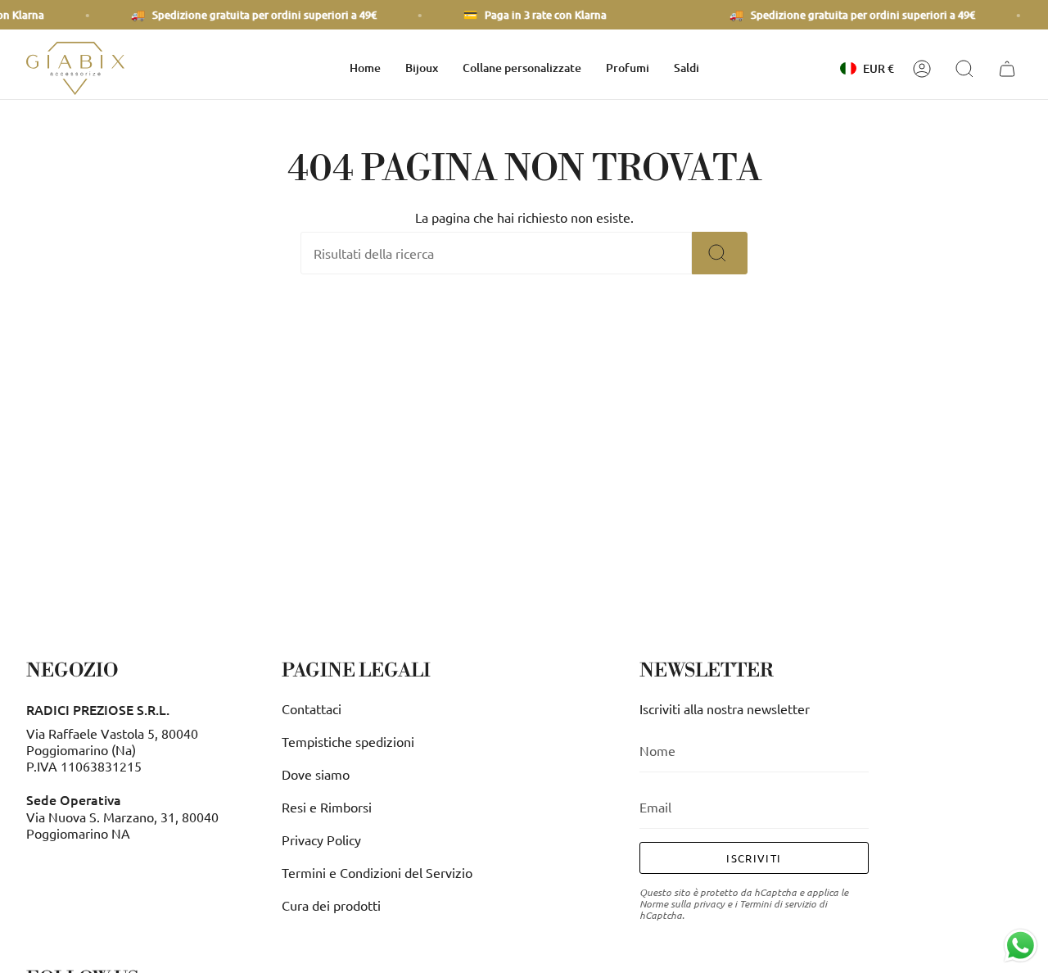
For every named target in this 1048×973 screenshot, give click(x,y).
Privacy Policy (321, 839)
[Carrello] (1009, 69)
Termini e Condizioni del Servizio (377, 872)
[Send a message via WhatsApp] (1020, 945)
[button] (421, 68)
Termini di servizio (777, 903)
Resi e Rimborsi (327, 807)
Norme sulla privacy (682, 903)
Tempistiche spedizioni (348, 741)
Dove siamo (316, 774)
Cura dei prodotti (331, 905)
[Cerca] (720, 253)
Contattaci (311, 708)
